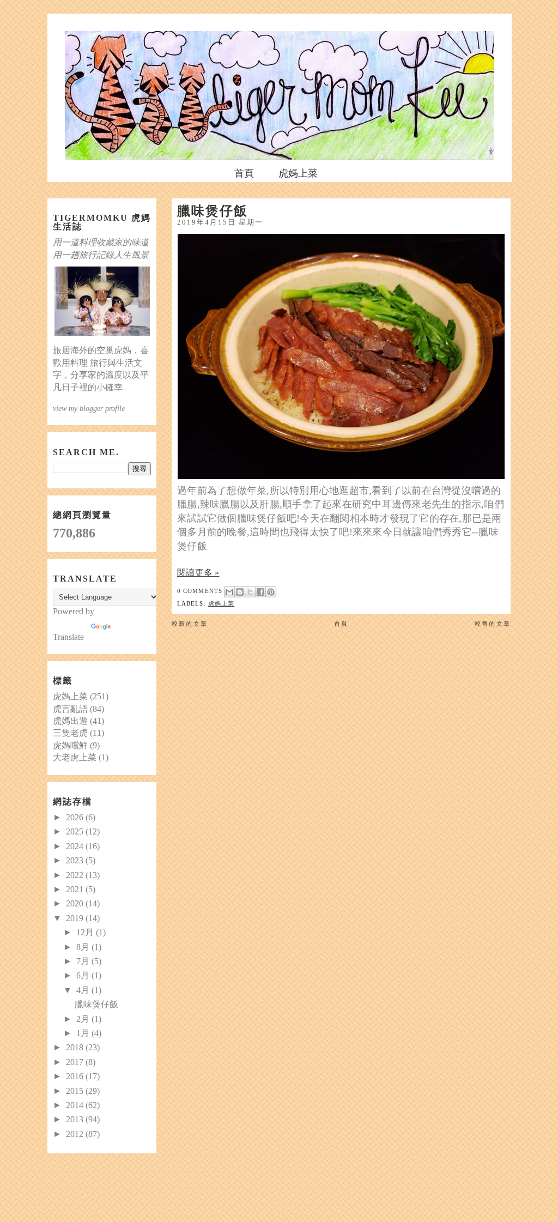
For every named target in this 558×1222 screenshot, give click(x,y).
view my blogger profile (89, 408)
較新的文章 (190, 623)
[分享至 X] (250, 591)
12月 (86, 932)
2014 (76, 1105)
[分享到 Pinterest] (270, 591)
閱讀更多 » (198, 572)
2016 (76, 1076)
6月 (84, 975)
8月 (84, 947)
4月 (84, 990)
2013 (76, 1119)
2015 (76, 1091)
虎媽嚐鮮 (70, 745)
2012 (76, 1134)
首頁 (244, 173)
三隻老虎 (70, 732)
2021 (76, 889)
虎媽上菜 (298, 173)
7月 (84, 961)
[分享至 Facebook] (260, 591)
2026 (76, 817)
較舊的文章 (493, 623)
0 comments (199, 591)
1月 (84, 1033)
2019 (76, 918)
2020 (76, 903)
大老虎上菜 (74, 757)
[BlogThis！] (239, 591)
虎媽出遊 (70, 720)
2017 (76, 1062)
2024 (76, 846)
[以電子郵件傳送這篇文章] (229, 591)
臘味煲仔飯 (212, 210)
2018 (76, 1047)
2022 (76, 875)
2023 (76, 860)
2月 (84, 1019)
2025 (76, 831)
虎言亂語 (70, 708)
